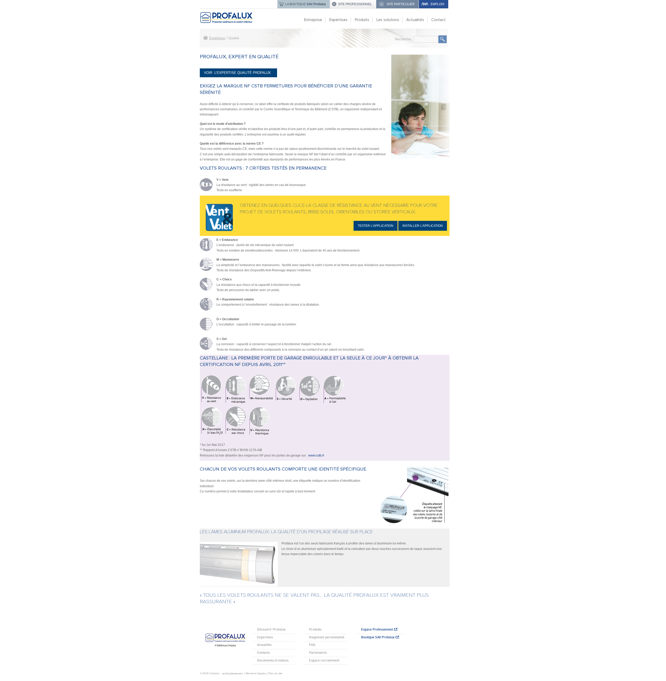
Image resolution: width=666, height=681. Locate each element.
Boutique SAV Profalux (378, 637)
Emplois (437, 4)
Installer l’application (422, 226)
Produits (315, 629)
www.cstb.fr (316, 455)
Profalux (232, 17)
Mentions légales (256, 673)
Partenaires (318, 652)
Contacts (263, 652)
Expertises (217, 38)
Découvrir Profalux (271, 629)
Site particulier (401, 4)
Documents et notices (273, 660)
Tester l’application (375, 226)
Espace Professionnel (377, 629)
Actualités (264, 645)
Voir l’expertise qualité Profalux (238, 73)
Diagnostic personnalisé (326, 637)
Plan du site (275, 673)
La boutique (305, 4)
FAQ (312, 645)
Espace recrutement (324, 660)
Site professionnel (355, 4)
